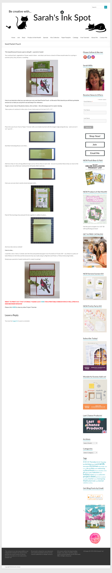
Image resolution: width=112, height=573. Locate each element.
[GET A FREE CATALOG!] (95, 238)
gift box (87, 472)
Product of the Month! (34, 37)
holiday (86, 474)
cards (102, 463)
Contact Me (103, 37)
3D (97, 462)
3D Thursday (102, 462)
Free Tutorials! (84, 37)
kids (95, 474)
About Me (94, 37)
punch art (98, 477)
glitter (90, 472)
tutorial (101, 481)
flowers (97, 470)
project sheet (89, 476)
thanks (95, 478)
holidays (92, 474)
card (96, 464)
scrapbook (103, 477)
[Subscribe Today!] (95, 342)
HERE (42, 301)
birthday (88, 464)
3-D (84, 462)
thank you (87, 481)
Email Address (88, 101)
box (93, 464)
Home (13, 37)
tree (97, 481)
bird (84, 464)
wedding (90, 482)
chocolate (86, 466)
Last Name (87, 118)
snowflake (85, 479)
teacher (91, 479)
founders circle (102, 470)
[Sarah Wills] (95, 79)
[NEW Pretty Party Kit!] (95, 309)
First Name (87, 110)
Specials (45, 37)
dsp (92, 468)
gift (84, 472)
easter (95, 468)
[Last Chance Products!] (95, 419)
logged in (15, 321)
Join (18, 37)
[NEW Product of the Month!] (95, 195)
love (98, 474)
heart (100, 472)
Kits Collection (54, 37)
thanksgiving (101, 479)
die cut (88, 468)
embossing (101, 468)
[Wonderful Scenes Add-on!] (95, 380)
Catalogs (75, 37)
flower (92, 470)
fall (84, 470)
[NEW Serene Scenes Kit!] (95, 277)
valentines (85, 483)
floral (87, 470)
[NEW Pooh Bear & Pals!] (95, 164)
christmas (93, 466)
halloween (95, 472)
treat (93, 481)
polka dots (102, 474)
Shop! (23, 37)
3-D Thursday (91, 462)
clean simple (101, 466)
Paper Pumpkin (66, 37)
